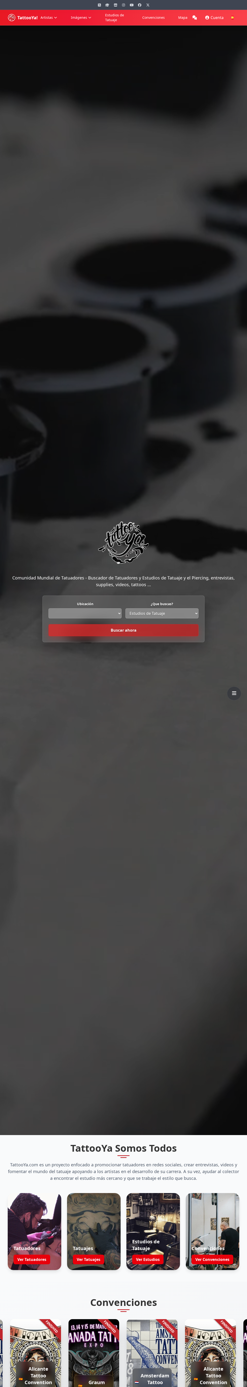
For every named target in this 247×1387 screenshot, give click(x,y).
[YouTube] (132, 5)
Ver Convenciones (212, 1259)
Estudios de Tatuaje (114, 17)
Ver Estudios (148, 1259)
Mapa (182, 17)
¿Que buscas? (162, 604)
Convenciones (153, 17)
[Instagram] (123, 5)
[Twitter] (148, 5)
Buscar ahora (124, 630)
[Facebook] (139, 5)
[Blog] (99, 5)
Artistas (47, 17)
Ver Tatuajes (88, 1259)
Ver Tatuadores (31, 1259)
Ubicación (85, 604)
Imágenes (79, 17)
